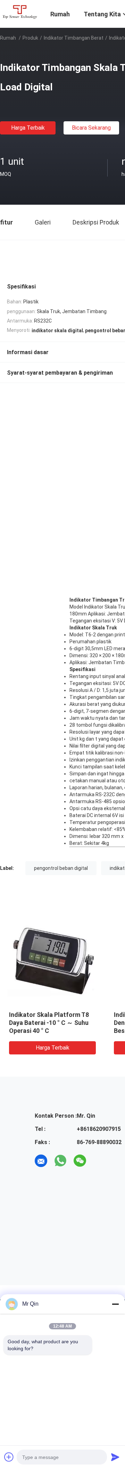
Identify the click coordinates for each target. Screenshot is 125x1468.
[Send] (115, 1457)
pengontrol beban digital (61, 868)
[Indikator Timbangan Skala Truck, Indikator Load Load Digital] (52, 960)
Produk (30, 38)
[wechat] (80, 1161)
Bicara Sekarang (91, 127)
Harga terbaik (28, 127)
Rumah (8, 38)
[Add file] (9, 1457)
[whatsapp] (60, 1161)
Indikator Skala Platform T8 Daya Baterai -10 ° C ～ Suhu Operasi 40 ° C (49, 1022)
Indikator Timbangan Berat (73, 38)
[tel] (99, 1161)
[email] (41, 1161)
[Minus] (115, 1304)
